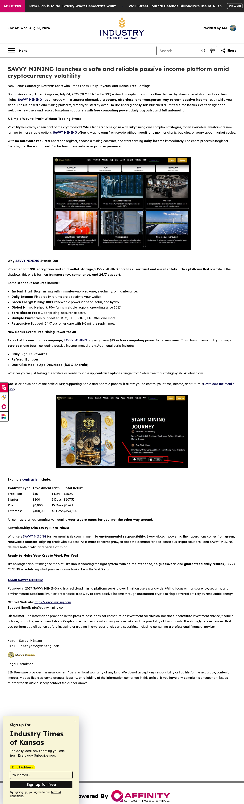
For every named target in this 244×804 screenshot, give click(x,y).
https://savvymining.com (53, 602)
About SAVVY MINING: (25, 580)
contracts (30, 479)
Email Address (22, 767)
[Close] (74, 721)
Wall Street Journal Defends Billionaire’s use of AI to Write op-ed (186, 6)
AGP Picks (12, 6)
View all (235, 6)
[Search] (203, 50)
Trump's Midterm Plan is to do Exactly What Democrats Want (61, 6)
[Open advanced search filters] (212, 50)
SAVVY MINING (30, 100)
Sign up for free (41, 784)
